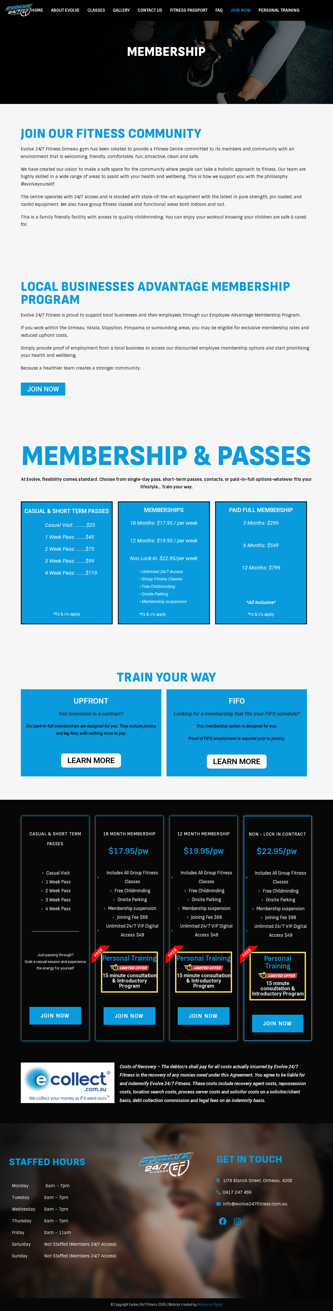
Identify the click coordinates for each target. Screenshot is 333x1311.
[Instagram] (237, 1221)
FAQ (219, 10)
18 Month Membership (129, 834)
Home (37, 10)
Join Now (240, 10)
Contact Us (150, 10)
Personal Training (279, 10)
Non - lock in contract (277, 834)
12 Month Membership (203, 834)
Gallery (121, 10)
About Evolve (65, 10)
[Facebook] (222, 1221)
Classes (96, 10)
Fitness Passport (189, 10)
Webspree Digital (209, 1304)
